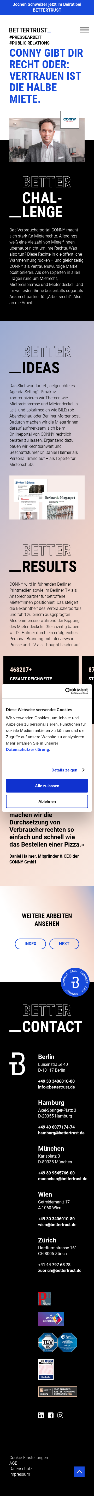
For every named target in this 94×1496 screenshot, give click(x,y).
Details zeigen (64, 770)
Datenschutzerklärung (27, 749)
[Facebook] (51, 1416)
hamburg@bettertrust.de (61, 1132)
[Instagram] (60, 1416)
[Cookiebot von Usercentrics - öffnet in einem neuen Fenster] (66, 691)
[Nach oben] (79, 1471)
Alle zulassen (47, 786)
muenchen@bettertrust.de (62, 1178)
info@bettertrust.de (56, 1087)
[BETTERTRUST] (30, 30)
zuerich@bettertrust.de (59, 1270)
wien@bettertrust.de (57, 1224)
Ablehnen (47, 801)
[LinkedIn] (41, 1416)
